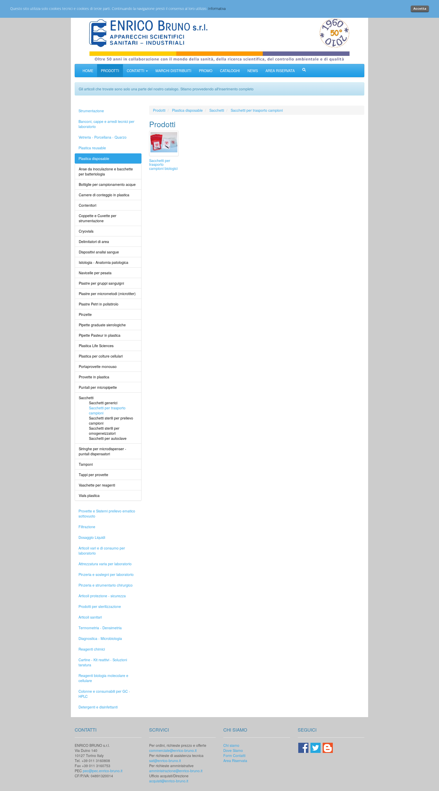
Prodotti (159, 110)
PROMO (205, 70)
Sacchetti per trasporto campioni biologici (163, 164)
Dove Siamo (233, 750)
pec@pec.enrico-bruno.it (102, 770)
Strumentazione (91, 110)
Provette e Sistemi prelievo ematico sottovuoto (107, 513)
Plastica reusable (92, 147)
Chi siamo (231, 745)
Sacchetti (216, 110)
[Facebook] (303, 747)
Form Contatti (234, 755)
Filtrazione (87, 526)
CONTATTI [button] (136, 70)
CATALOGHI (230, 70)
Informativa (217, 8)
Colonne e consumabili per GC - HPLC (104, 694)
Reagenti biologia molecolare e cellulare (103, 678)
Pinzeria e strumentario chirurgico (106, 585)
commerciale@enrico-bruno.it (173, 750)
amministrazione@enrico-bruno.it (175, 770)
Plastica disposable (94, 158)
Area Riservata (235, 760)
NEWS (252, 70)
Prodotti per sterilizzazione (100, 606)
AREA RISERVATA (280, 70)
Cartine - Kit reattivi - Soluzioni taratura (103, 662)
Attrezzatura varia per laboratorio (105, 563)
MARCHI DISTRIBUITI (173, 70)
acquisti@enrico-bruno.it (168, 780)
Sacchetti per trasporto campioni (257, 110)
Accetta (419, 8)
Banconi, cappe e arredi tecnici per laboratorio (106, 124)
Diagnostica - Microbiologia (100, 638)
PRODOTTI (110, 70)
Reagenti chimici (92, 649)
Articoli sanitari (90, 617)
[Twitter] (316, 747)
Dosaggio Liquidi (92, 537)
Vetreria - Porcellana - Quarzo (103, 137)
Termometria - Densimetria (100, 627)
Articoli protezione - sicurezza (102, 595)
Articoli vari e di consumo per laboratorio (102, 550)
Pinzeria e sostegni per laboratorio (106, 574)
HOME (88, 70)
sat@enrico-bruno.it (165, 760)
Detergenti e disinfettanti (98, 706)
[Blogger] (328, 747)
